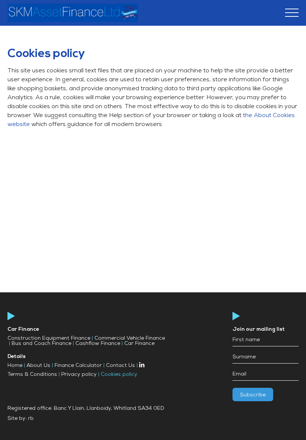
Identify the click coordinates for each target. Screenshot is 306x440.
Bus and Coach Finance (41, 343)
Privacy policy (79, 374)
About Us (38, 365)
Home (14, 365)
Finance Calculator (78, 365)
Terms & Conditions (32, 374)
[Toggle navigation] (292, 14)
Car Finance (139, 343)
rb (31, 418)
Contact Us (120, 365)
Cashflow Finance (97, 343)
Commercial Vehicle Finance (129, 338)
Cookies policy (119, 374)
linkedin (141, 364)
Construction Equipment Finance (48, 338)
